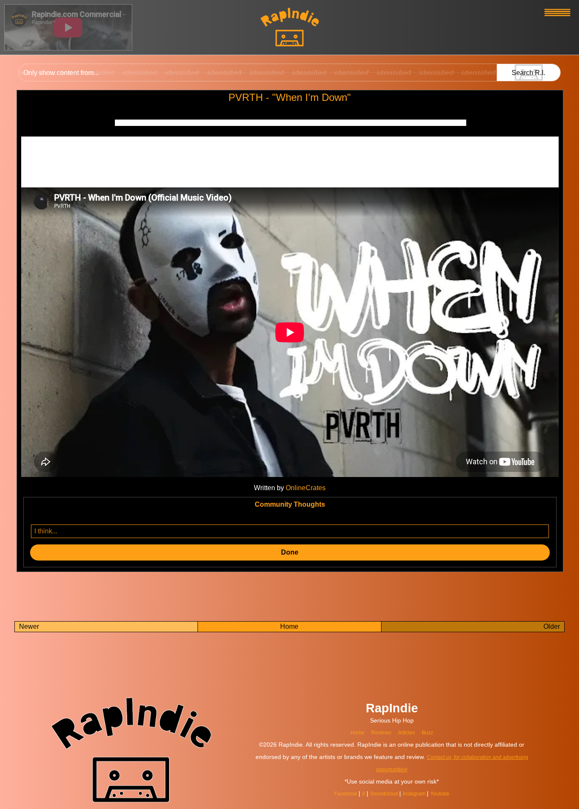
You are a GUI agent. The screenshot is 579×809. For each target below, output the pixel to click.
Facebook (340, 793)
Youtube (447, 793)
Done (289, 552)
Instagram (418, 793)
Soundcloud (383, 793)
